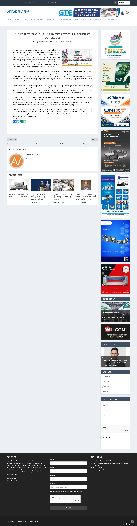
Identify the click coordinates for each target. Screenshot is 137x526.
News (10, 19)
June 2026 (106, 387)
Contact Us (41, 3)
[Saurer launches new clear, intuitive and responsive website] (19, 185)
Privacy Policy (11, 478)
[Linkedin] (21, 121)
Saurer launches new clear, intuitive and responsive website (19, 196)
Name (103, 406)
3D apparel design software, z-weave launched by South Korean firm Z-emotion (41, 197)
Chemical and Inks (65, 19)
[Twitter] (17, 121)
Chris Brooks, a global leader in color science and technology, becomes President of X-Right (86, 197)
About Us (10, 3)
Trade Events (80, 19)
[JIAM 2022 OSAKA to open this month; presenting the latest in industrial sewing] (63, 185)
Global (62, 42)
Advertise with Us (20, 3)
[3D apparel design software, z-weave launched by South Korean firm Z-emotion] (41, 185)
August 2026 (107, 377)
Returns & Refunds (13, 483)
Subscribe (32, 3)
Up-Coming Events (95, 19)
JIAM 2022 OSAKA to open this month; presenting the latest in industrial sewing (62, 197)
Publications (112, 19)
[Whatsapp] (24, 121)
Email (103, 416)
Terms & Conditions (13, 481)
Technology (50, 19)
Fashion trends (36, 19)
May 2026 (106, 392)
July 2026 (106, 382)
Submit (68, 508)
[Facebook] (14, 121)
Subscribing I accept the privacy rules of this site (67, 491)
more (16, 474)
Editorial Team (43, 42)
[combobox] (52, 487)
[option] (115, 311)
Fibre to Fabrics (21, 19)
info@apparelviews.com (102, 470)
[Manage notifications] (132, 521)
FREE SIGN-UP (52, 3)
